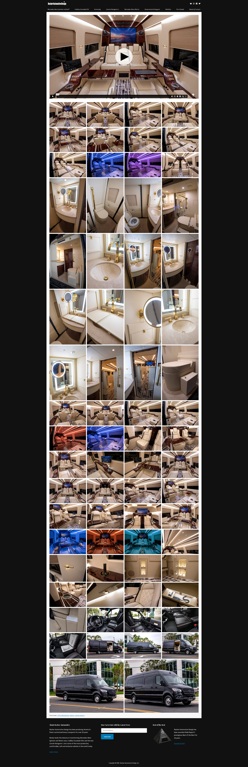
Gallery (72, 715)
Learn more (53, 752)
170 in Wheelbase (63, 715)
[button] (107, 736)
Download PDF (179, 743)
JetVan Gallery (80, 715)
